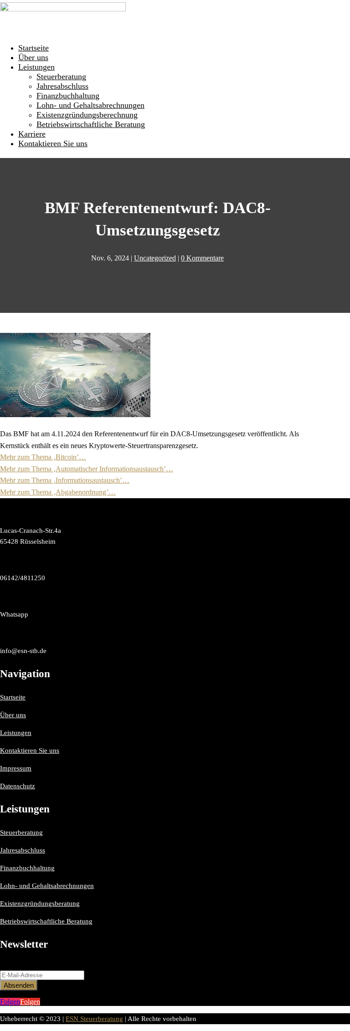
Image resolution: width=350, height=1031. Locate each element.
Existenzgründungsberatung (40, 903)
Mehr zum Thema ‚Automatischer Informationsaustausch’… (86, 469)
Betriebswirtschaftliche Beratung (90, 124)
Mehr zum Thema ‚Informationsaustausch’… (64, 480)
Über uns (33, 57)
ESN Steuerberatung (94, 1018)
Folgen (30, 1001)
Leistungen (36, 66)
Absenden (19, 985)
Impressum (15, 768)
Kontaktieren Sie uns (53, 143)
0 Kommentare (202, 258)
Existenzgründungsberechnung (87, 114)
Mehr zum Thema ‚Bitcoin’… (43, 457)
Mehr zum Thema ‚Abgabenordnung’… (58, 492)
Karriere (32, 133)
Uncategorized (155, 258)
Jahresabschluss (62, 86)
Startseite (33, 47)
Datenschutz (17, 786)
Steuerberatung (61, 76)
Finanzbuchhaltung (67, 95)
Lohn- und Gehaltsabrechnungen (90, 105)
